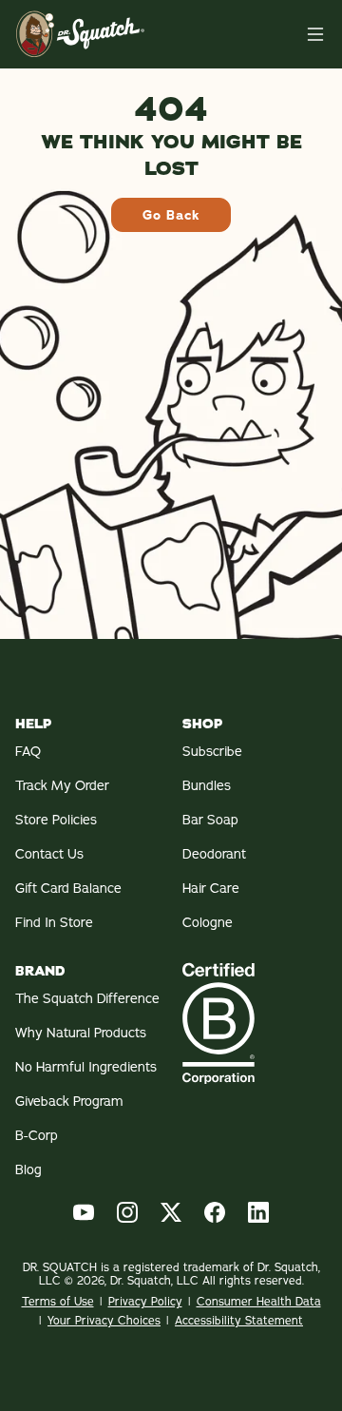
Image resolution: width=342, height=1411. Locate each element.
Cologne (207, 922)
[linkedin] (258, 1212)
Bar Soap (210, 819)
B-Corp (36, 1135)
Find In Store (54, 922)
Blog (28, 1169)
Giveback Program (69, 1101)
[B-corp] (254, 1023)
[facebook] (214, 1212)
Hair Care (210, 888)
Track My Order (62, 785)
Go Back (171, 214)
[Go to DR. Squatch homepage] (80, 34)
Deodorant (214, 853)
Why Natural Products (80, 1032)
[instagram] (127, 1212)
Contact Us (49, 853)
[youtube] (83, 1212)
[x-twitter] (171, 1212)
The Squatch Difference (87, 998)
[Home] (315, 34)
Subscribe (212, 751)
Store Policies (56, 819)
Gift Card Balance (68, 888)
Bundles (206, 785)
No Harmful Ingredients (86, 1066)
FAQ (28, 751)
